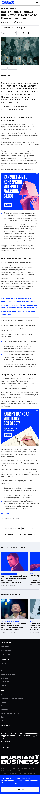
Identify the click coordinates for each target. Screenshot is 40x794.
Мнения (4, 671)
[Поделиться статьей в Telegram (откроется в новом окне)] (15, 33)
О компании (6, 650)
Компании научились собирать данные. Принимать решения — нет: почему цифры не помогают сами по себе (14, 579)
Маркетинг (12, 68)
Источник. (5, 513)
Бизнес (13, 8)
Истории (5, 8)
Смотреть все (7, 725)
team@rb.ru (6, 741)
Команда (5, 646)
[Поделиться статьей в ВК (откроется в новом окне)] (19, 33)
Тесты (4, 685)
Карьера (4, 709)
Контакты (5, 654)
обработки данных (30, 780)
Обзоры (4, 678)
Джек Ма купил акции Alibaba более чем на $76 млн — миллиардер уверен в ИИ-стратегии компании (13, 626)
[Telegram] (3, 747)
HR (2, 721)
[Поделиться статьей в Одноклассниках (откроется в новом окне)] (24, 33)
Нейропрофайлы (8, 674)
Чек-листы (5, 682)
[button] (37, 2)
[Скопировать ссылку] (28, 33)
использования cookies (11, 780)
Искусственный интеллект (12, 698)
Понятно (20, 789)
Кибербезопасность (10, 713)
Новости (5, 663)
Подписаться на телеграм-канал (19, 534)
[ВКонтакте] (8, 747)
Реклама (5, 695)
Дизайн (4, 717)
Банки (3, 702)
